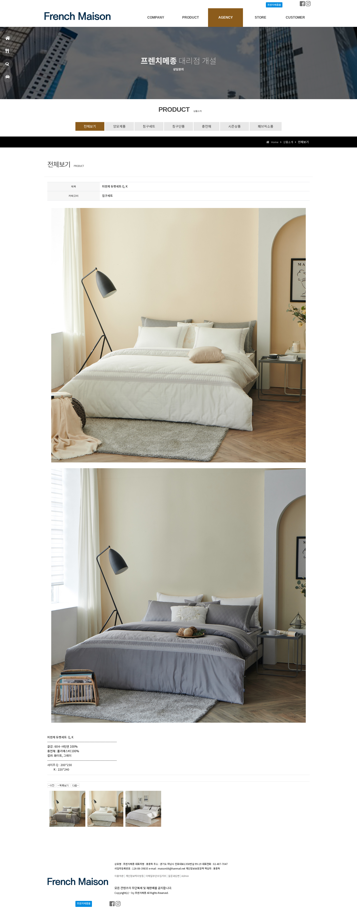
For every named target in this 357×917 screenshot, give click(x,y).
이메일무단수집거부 (156, 876)
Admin (185, 876)
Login (53, 4)
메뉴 (7, 51)
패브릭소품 (265, 126)
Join (63, 4)
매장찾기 (7, 77)
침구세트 (149, 126)
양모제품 (119, 126)
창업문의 (7, 64)
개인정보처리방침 (135, 876)
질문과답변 (174, 876)
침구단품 (178, 126)
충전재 (206, 126)
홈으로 (7, 38)
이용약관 (119, 876)
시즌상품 (234, 126)
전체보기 (90, 126)
